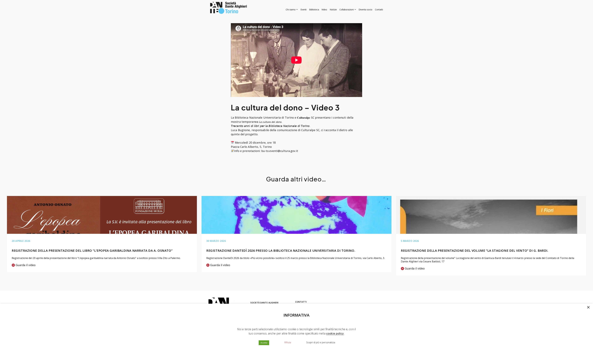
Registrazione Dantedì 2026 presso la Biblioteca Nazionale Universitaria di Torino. (280, 250)
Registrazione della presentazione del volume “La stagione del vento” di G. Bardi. (474, 250)
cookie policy (335, 333)
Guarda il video (24, 265)
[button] (588, 307)
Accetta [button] (264, 342)
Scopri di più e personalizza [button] (320, 342)
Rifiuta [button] (287, 342)
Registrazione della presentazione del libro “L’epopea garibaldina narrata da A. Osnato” (92, 250)
